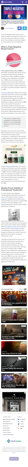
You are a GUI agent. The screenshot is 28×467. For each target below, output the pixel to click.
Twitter (22, 421)
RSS (21, 428)
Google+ (22, 426)
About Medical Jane (8, 423)
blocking (3, 204)
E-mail (21, 424)
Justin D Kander (10, 28)
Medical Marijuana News (9, 419)
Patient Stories (6, 421)
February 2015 (10, 166)
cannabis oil (17, 228)
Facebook (22, 419)
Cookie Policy (6, 430)
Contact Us (5, 426)
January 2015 (6, 93)
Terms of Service (7, 432)
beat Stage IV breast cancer (13, 226)
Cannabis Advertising (8, 434)
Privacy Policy (6, 428)
